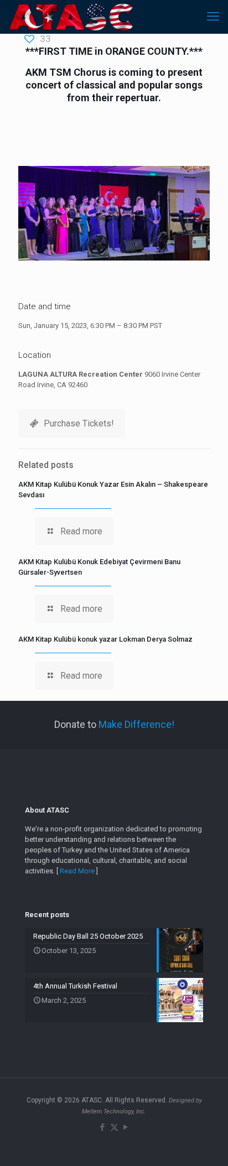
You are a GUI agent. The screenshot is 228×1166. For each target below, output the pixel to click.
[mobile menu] (213, 16)
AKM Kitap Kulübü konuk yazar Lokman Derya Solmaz (105, 639)
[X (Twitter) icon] (114, 1127)
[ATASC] (70, 16)
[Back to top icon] (205, 1143)
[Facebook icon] (103, 1127)
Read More (77, 871)
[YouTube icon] (126, 1127)
